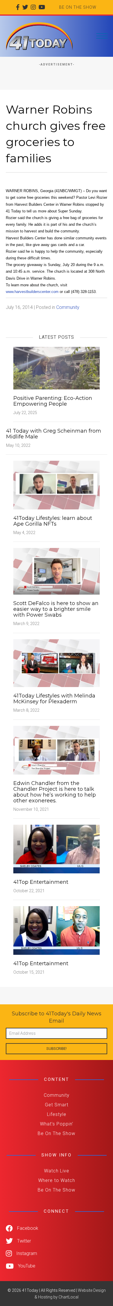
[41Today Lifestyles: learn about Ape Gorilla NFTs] (56, 484)
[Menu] (102, 36)
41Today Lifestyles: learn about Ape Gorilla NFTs (52, 521)
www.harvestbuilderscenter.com (32, 291)
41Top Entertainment (40, 882)
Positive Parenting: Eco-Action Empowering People (52, 401)
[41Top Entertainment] (56, 848)
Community (67, 307)
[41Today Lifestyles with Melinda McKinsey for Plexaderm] (56, 663)
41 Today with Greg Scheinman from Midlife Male (53, 434)
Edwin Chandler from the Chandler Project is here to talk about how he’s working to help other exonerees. (54, 792)
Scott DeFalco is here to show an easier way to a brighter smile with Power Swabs (56, 609)
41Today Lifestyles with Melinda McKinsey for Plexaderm (54, 699)
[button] (56, 1048)
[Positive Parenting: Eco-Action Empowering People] (56, 367)
